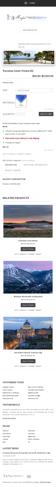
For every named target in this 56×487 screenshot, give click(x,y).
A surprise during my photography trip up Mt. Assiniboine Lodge (26, 453)
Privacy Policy (45, 482)
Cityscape (31, 433)
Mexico (32, 160)
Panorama (36, 44)
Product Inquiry (13, 170)
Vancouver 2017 (33, 398)
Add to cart (46, 114)
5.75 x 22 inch (23, 90)
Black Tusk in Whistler (35, 387)
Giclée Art (6, 431)
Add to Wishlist (9, 154)
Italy (4, 442)
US (29, 442)
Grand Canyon (7, 390)
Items (32, 3)
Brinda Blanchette (9, 418)
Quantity (9, 114)
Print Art (29, 44)
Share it (28, 154)
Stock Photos (7, 433)
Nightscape (31, 436)
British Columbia (33, 439)
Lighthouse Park (33, 393)
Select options (28, 249)
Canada (5, 439)
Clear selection (48, 109)
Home (20, 44)
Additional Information (35, 165)
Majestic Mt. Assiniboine (11, 393)
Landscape (6, 436)
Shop (24, 44)
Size (5, 90)
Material (9, 102)
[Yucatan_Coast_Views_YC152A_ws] (29, 57)
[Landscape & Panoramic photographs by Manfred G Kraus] (28, 15)
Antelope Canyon (8, 387)
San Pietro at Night (34, 396)
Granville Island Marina (36, 390)
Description (11, 165)
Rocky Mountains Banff (10, 396)
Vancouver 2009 (8, 398)
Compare (20, 154)
